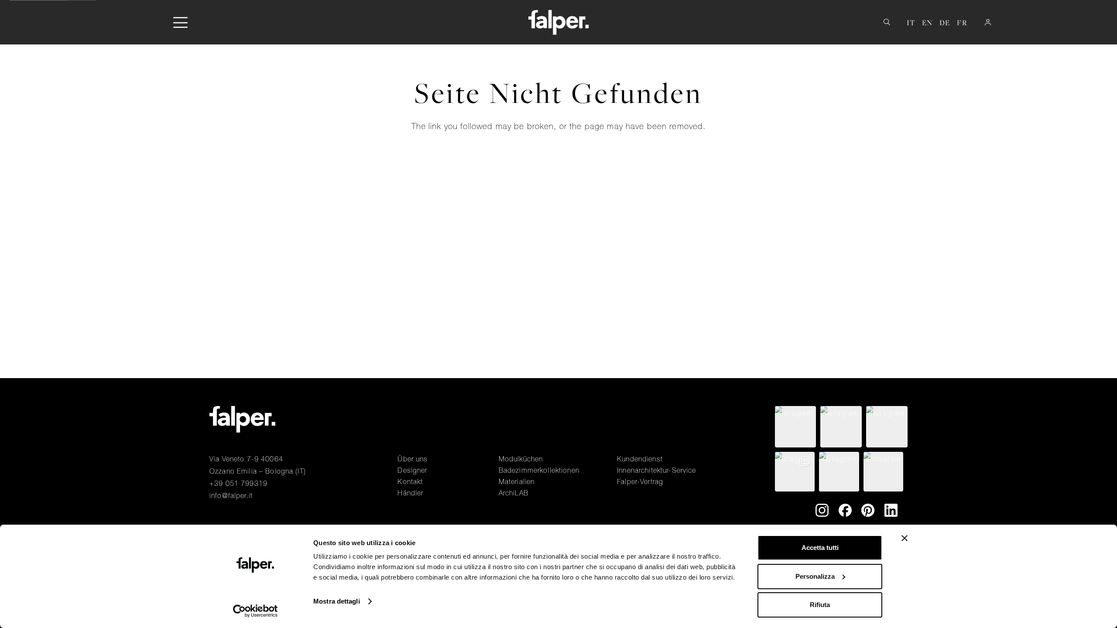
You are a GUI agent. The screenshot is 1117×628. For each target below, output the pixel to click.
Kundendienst (640, 458)
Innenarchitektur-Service (656, 470)
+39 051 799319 (238, 483)
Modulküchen (521, 458)
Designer (412, 470)
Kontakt (410, 481)
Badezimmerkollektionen (539, 470)
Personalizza (815, 576)
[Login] (988, 22)
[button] (180, 22)
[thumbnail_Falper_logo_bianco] (559, 22)
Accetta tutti (820, 547)
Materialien (517, 481)
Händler (410, 492)
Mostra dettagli (336, 601)
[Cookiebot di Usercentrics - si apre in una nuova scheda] (255, 611)
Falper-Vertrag (640, 481)
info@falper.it (231, 495)
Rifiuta (820, 604)
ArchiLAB (513, 492)
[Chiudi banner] (904, 538)
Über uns (412, 458)
